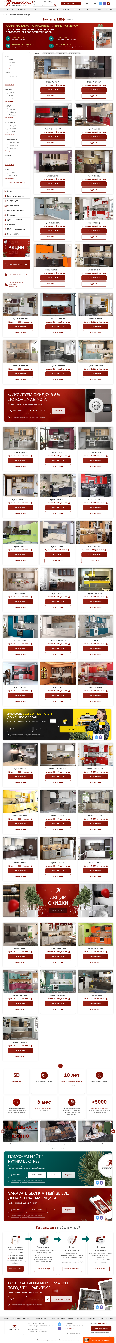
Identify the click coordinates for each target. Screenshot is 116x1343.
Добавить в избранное (73, 1333)
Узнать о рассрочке (72, 1269)
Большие (11, 159)
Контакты (109, 9)
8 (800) (99, 1324)
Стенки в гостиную (15, 210)
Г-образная (12, 115)
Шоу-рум (66, 9)
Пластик (11, 92)
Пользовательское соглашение (69, 1340)
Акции (88, 9)
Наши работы (13, 234)
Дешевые (12, 172)
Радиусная (12, 109)
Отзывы (98, 9)
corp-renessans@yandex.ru (100, 1332)
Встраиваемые (13, 145)
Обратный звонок (101, 1328)
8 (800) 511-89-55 (89, 3)
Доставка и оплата (51, 9)
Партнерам (91, 1318)
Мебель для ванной (16, 229)
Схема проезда (71, 1328)
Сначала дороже (74, 53)
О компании (22, 9)
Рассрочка (77, 9)
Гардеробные (13, 205)
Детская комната (14, 220)
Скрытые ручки (14, 142)
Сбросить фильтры (16, 182)
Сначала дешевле (61, 53)
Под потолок (13, 148)
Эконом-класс (13, 175)
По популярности (48, 53)
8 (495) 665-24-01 (89, 1)
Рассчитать (52, 90)
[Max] (104, 4)
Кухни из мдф (24, 15)
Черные (11, 65)
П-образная (12, 112)
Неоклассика (13, 76)
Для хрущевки (13, 128)
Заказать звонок (71, 3)
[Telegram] (100, 4)
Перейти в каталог (101, 1269)
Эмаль (11, 95)
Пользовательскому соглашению (36, 417)
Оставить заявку (15, 1269)
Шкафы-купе (12, 201)
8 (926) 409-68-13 (89, 6)
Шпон (11, 98)
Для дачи (12, 131)
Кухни (13, 15)
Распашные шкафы (15, 196)
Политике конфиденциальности (19, 417)
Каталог (36, 9)
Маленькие (12, 162)
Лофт (10, 82)
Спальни (11, 224)
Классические (13, 79)
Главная (10, 9)
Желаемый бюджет (40, 410)
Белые (11, 59)
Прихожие (11, 215)
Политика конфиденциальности (47, 1340)
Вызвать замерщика (44, 1269)
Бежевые (12, 62)
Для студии (12, 125)
